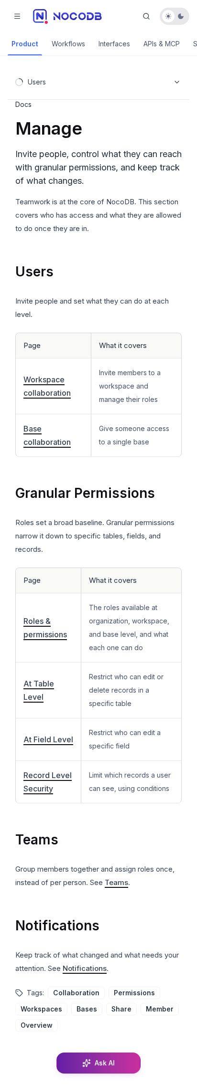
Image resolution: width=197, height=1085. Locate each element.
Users (34, 271)
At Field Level (48, 739)
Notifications (57, 925)
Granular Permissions (85, 493)
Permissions (134, 993)
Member (160, 1009)
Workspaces (41, 1009)
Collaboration (76, 993)
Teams (36, 840)
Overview (37, 1025)
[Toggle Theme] (174, 16)
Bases (87, 1009)
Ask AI (105, 1063)
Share (121, 1009)
